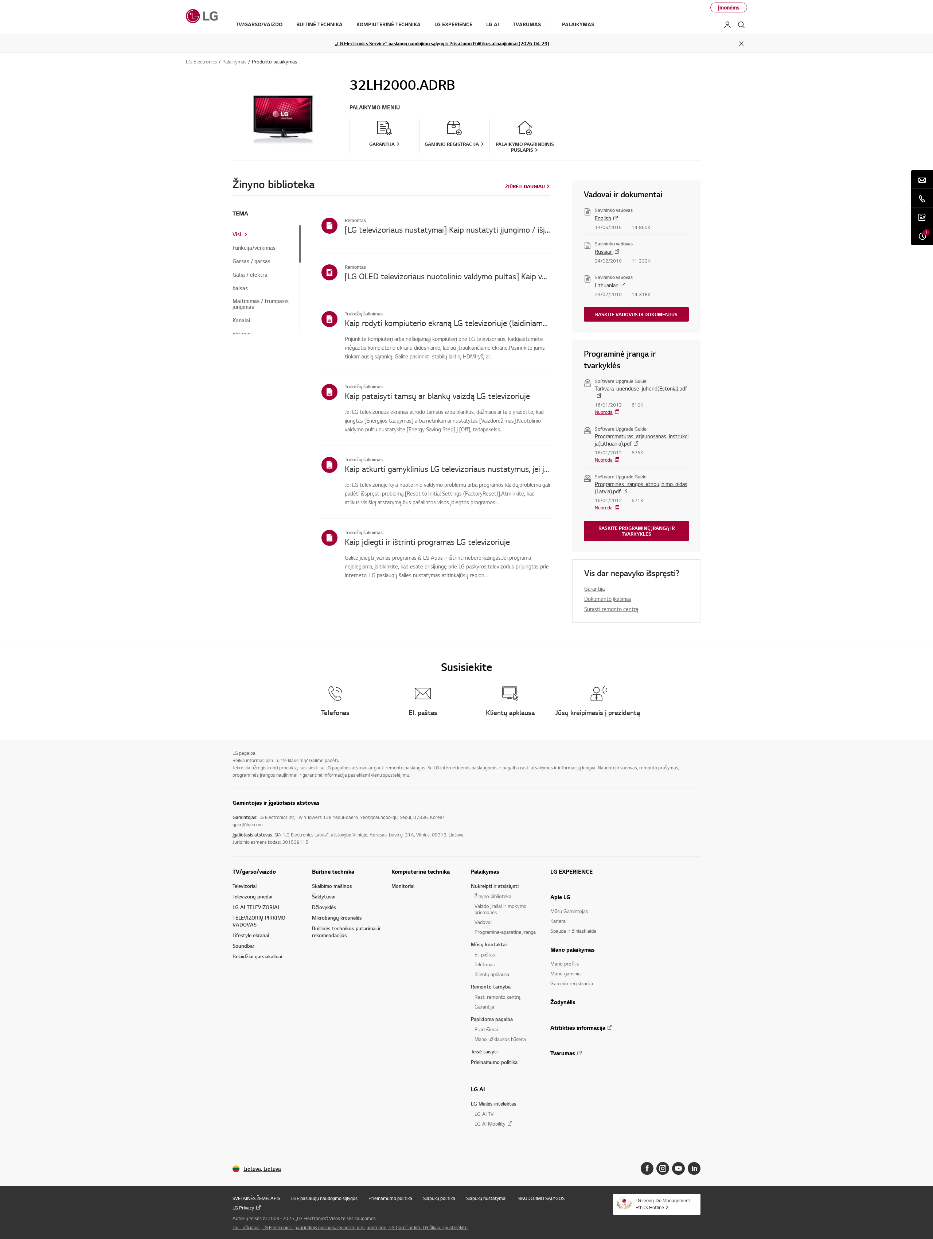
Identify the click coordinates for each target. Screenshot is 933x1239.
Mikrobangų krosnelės (337, 917)
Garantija (594, 588)
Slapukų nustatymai (486, 1198)
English (603, 218)
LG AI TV (484, 1113)
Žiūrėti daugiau (525, 186)
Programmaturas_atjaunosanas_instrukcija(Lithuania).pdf (641, 439)
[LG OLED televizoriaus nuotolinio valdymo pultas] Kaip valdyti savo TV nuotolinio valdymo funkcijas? (447, 276)
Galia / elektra (250, 275)
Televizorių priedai (252, 896)
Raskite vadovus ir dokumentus (636, 314)
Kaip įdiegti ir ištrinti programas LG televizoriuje (427, 541)
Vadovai (483, 921)
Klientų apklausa (492, 974)
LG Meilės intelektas (493, 1103)
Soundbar (243, 945)
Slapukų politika (439, 1198)
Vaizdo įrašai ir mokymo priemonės (501, 909)
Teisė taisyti (484, 1051)
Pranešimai (486, 1029)
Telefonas (485, 964)
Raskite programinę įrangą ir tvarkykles (636, 531)
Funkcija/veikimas (254, 248)
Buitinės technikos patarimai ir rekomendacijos (346, 932)
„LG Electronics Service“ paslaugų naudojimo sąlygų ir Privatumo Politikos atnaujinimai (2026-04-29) (442, 43)
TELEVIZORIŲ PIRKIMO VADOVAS (259, 921)
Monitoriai (402, 885)
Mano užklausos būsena (500, 1039)
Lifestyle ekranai (251, 935)
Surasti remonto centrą (611, 609)
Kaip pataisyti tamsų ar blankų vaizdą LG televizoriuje (437, 395)
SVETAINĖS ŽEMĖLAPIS (256, 1198)
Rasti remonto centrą (497, 996)
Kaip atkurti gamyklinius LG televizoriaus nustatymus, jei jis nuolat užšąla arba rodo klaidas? (447, 468)
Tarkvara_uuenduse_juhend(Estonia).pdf (641, 388)
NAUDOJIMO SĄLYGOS (541, 1198)
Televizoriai (245, 885)
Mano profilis (564, 963)
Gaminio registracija (571, 983)
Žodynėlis (562, 1002)
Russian (604, 251)
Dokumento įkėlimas (607, 598)
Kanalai (241, 320)
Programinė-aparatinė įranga (505, 931)
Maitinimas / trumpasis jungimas (261, 304)
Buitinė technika (333, 871)
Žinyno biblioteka (493, 896)
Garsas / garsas (251, 261)
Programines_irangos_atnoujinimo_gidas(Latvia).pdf (641, 487)
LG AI (478, 1089)
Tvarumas (562, 1053)
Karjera (558, 920)
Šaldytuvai (323, 896)
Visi (237, 234)
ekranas (242, 334)
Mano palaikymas (572, 949)
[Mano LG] (727, 24)
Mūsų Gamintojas (569, 911)
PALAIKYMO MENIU (375, 107)
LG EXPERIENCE (571, 871)
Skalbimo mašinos (332, 885)
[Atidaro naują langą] (647, 1168)
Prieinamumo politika (494, 1062)
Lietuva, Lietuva (262, 1169)
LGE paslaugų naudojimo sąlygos (324, 1198)
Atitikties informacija (577, 1027)
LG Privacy (243, 1207)
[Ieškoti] (741, 24)
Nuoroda (604, 412)
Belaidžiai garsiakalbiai (257, 956)
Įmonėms (728, 7)
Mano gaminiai (566, 973)
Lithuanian (606, 285)
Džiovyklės (324, 907)
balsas (240, 288)
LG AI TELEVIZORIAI (256, 907)
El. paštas (485, 954)
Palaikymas (485, 871)
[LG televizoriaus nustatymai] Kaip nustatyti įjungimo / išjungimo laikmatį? (447, 229)
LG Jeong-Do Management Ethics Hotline (663, 1204)
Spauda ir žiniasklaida (573, 930)
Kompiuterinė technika (420, 871)
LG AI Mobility (490, 1123)
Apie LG (560, 897)
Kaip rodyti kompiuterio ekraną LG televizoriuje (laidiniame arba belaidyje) (447, 322)
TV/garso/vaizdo (254, 871)
